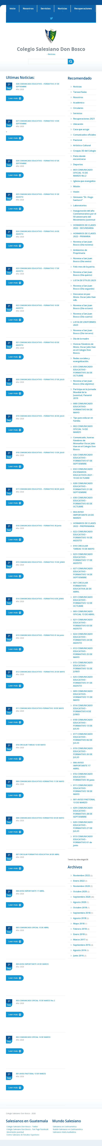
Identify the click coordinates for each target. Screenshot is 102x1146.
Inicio (13, 8)
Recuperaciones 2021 (84, 118)
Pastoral (77, 140)
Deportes (78, 164)
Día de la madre (81, 338)
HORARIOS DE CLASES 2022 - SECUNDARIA (84, 226)
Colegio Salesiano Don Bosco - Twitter (22, 1126)
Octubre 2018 (80, 907)
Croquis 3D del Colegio (84, 150)
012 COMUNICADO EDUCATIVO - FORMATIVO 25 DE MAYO (83, 653)
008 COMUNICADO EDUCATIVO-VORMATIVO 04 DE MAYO (83, 408)
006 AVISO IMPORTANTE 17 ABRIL (81, 765)
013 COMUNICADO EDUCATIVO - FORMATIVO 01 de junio (83, 841)
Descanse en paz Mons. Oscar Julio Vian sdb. (84, 297)
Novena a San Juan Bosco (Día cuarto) (82, 315)
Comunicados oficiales (84, 134)
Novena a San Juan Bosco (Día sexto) (82, 260)
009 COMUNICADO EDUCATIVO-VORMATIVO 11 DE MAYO (83, 695)
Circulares (78, 108)
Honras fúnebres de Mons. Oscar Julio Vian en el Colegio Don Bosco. (84, 348)
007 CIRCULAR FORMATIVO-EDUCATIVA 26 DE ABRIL (82, 587)
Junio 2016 (78, 955)
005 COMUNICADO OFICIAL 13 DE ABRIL (84, 613)
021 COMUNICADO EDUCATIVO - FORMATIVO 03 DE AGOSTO (83, 624)
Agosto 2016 (79, 950)
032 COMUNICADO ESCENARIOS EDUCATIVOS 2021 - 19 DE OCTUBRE (83, 473)
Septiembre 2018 (81, 912)
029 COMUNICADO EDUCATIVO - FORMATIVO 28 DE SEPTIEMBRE (83, 812)
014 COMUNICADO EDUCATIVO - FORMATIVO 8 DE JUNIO (83, 710)
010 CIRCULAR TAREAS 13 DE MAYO (83, 547)
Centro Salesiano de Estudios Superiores (23, 1135)
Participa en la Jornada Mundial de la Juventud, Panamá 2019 (84, 394)
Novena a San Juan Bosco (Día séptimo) (83, 382)
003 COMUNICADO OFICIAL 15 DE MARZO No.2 (83, 172)
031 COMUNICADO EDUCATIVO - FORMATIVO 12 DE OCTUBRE (83, 601)
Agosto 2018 (79, 918)
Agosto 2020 (79, 902)
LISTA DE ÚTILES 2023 (84, 280)
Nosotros (28, 8)
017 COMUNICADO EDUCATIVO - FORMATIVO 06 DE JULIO (83, 738)
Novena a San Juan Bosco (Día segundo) (83, 287)
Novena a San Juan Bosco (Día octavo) (83, 307)
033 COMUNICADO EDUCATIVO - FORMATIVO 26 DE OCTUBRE (83, 371)
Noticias (62, 8)
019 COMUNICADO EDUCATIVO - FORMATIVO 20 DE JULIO (83, 753)
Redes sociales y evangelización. (81, 360)
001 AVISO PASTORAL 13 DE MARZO (84, 801)
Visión (76, 191)
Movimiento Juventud (15, 1132)
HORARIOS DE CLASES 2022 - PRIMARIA (84, 235)
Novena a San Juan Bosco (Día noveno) (83, 243)
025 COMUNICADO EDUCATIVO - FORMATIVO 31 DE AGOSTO (83, 681)
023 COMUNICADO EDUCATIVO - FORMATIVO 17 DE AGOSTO (83, 558)
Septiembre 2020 (81, 896)
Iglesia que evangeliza (84, 181)
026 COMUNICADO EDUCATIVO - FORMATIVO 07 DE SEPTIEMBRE (83, 459)
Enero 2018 (79, 934)
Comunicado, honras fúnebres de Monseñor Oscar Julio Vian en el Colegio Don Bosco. (84, 443)
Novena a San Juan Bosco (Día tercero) (83, 332)
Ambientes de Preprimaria (80, 251)
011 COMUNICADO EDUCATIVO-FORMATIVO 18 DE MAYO (83, 790)
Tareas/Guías (80, 91)
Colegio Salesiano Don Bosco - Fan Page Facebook (27, 1129)
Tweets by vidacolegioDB (78, 859)
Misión (76, 186)
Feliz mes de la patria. (84, 266)
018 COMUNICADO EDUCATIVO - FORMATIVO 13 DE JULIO (83, 724)
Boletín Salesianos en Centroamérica (68, 1129)
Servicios (46, 8)
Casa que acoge (81, 129)
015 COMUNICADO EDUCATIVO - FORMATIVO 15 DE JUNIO (83, 667)
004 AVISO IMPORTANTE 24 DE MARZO (83, 514)
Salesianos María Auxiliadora (64, 1132)
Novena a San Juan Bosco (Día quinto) (82, 273)
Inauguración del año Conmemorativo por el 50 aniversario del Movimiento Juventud (84, 215)
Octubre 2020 (80, 891)
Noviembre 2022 (81, 875)
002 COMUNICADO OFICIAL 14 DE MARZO (83, 429)
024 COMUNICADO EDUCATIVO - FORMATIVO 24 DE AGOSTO (83, 638)
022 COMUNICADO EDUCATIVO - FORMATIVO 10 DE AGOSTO (83, 536)
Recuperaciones (83, 8)
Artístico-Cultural (82, 145)
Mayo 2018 (78, 923)
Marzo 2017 (79, 939)
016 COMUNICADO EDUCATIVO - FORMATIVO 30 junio (83, 776)
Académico (78, 102)
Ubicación (78, 124)
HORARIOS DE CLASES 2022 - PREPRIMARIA (84, 525)
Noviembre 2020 (81, 886)
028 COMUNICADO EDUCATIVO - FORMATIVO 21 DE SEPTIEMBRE (83, 488)
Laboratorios (80, 205)
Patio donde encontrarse (79, 157)
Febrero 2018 (80, 928)
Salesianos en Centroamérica (64, 1126)
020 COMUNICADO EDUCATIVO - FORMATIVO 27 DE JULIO (83, 826)
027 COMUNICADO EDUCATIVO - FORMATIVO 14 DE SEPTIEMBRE (83, 573)
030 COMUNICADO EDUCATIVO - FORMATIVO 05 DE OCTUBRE (83, 502)
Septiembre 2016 (81, 944)
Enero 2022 (79, 880)
